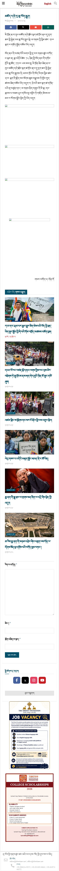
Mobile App (11, 319)
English (47, 4)
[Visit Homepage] (24, 4)
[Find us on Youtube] (42, 680)
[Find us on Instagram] (33, 680)
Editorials (10, 451)
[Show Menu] (3, 4)
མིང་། (8, 623)
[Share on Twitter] (23, 27)
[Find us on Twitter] (25, 680)
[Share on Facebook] (11, 27)
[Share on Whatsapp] (48, 27)
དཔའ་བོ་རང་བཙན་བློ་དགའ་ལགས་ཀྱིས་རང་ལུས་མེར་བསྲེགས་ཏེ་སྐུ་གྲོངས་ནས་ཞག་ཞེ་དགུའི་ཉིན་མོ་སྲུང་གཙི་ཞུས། (28, 376)
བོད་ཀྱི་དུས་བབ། (9, 21)
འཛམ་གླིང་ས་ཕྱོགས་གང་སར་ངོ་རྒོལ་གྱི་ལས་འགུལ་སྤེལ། (28, 420)
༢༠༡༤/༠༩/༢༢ (21, 21)
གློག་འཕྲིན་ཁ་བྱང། (13, 639)
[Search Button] (55, 4)
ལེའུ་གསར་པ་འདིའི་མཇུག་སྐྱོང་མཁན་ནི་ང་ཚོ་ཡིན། (26, 459)
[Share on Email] (36, 27)
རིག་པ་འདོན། (11, 564)
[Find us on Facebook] (16, 680)
